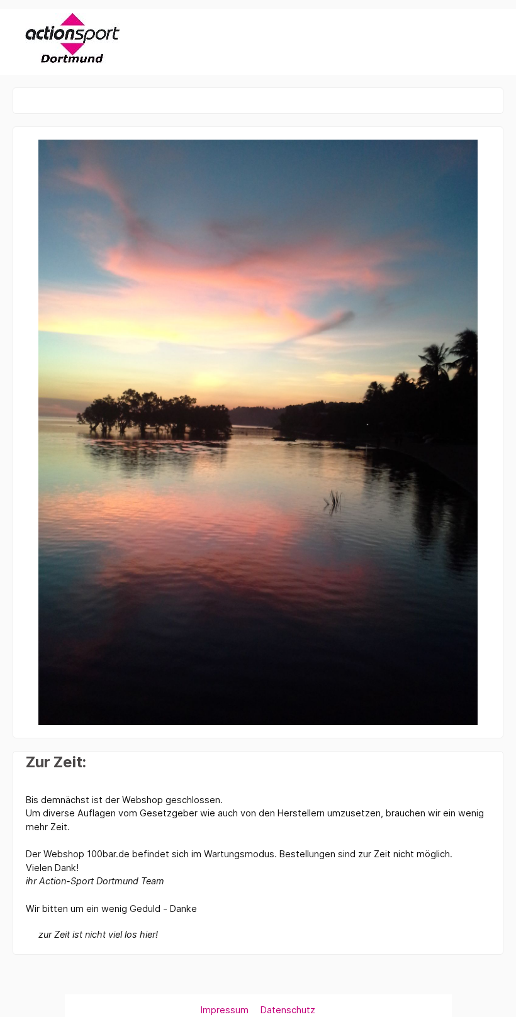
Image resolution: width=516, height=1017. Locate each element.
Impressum (226, 1009)
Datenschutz (288, 1009)
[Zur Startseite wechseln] (72, 39)
